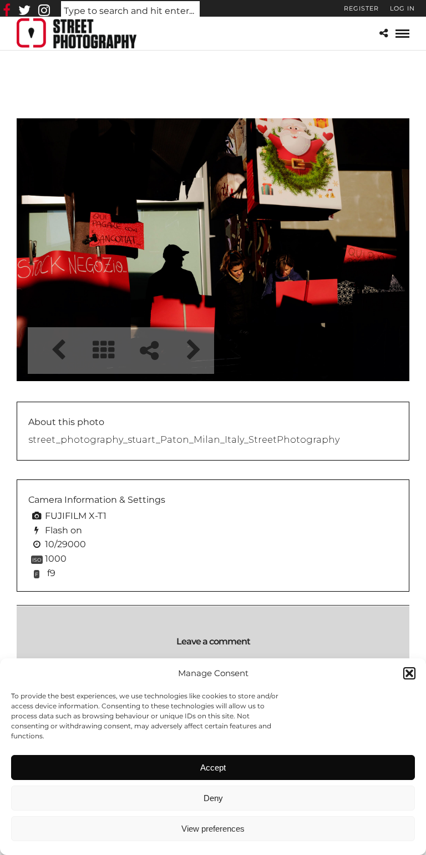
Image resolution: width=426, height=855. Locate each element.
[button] (409, 673)
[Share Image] (149, 350)
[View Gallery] (103, 350)
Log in (402, 8)
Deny (213, 798)
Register (361, 8)
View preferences (213, 828)
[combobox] (130, 11)
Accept (213, 767)
